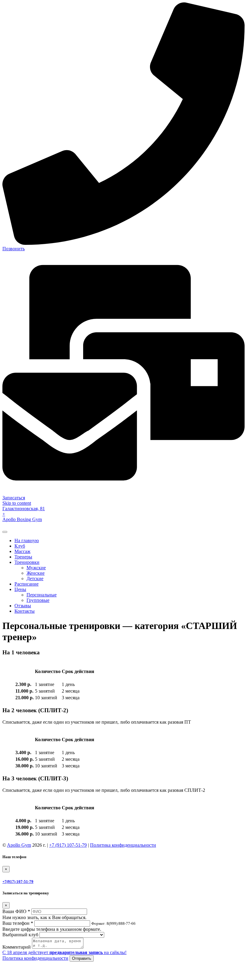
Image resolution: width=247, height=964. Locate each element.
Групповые (38, 600)
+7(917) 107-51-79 (17, 881)
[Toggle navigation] (4, 532)
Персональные (42, 594)
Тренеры (23, 556)
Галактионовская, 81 (23, 508)
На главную (26, 540)
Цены (20, 589)
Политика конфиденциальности (123, 845)
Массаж (22, 551)
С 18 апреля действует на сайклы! (64, 952)
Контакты (24, 611)
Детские (35, 578)
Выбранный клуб (20, 934)
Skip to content (16, 503)
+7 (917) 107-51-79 (68, 845)
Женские (36, 573)
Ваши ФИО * (16, 911)
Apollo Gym (19, 845)
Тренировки (26, 562)
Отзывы (22, 605)
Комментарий (16, 947)
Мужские (36, 567)
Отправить (81, 958)
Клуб (19, 545)
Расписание (26, 583)
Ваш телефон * (17, 923)
